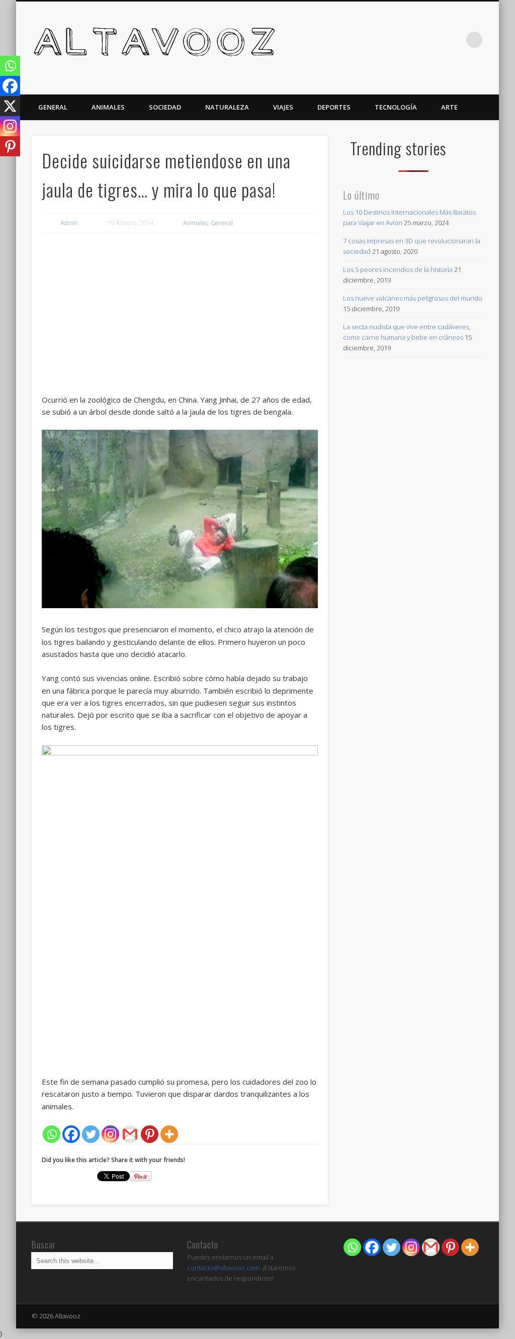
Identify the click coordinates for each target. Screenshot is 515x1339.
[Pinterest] (149, 1134)
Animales (108, 107)
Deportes (334, 107)
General (52, 107)
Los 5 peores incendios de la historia (398, 269)
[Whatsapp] (51, 1134)
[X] (10, 106)
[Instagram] (110, 1134)
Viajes (283, 107)
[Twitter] (91, 1134)
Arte (449, 107)
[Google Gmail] (431, 1247)
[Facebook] (71, 1134)
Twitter (454, 40)
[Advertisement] (180, 315)
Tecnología (396, 107)
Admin (69, 223)
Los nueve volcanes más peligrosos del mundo (412, 298)
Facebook (433, 40)
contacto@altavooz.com (223, 1267)
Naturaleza (227, 107)
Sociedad (165, 107)
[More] (169, 1134)
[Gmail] (130, 1134)
